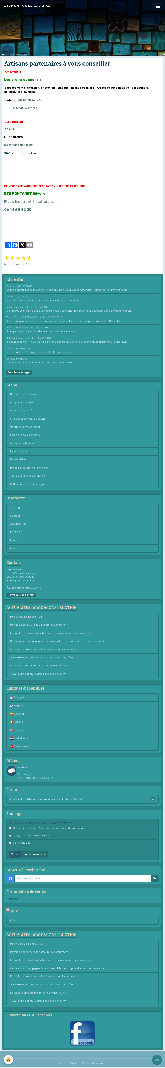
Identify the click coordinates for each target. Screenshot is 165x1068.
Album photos (18, 523)
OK (154, 878)
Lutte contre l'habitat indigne (27, 484)
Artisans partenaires (22, 443)
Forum (14, 540)
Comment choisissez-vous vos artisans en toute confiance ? (82, 799)
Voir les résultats (34, 854)
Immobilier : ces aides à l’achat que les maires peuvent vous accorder (51, 633)
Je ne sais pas (21, 842)
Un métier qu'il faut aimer (25, 394)
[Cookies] (8, 1059)
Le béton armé (19, 451)
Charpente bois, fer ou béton (27, 418)
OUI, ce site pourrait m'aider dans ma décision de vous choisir (50, 828)
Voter (14, 854)
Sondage (15, 507)
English (18, 705)
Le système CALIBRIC (22, 402)
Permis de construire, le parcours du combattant (39, 624)
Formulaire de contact (21, 595)
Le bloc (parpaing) (21, 410)
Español (18, 713)
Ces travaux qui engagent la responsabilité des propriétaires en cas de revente (57, 641)
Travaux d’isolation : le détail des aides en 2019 (38, 674)
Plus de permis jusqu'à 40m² (26, 616)
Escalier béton (18, 459)
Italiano (18, 721)
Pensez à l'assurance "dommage (29, 467)
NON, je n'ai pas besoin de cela (31, 835)
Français (18, 697)
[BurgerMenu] (157, 6)
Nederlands (20, 738)
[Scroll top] (157, 1060)
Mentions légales (69, 1063)
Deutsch (18, 730)
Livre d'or (16, 532)
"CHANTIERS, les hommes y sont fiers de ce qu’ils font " (42, 657)
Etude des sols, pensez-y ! (25, 435)
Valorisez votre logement (25, 427)
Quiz (12, 548)
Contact (15, 515)
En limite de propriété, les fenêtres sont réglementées (42, 649)
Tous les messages (19, 372)
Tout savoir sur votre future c (27, 475)
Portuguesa (20, 746)
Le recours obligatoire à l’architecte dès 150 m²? (39, 665)
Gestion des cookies (94, 1063)
